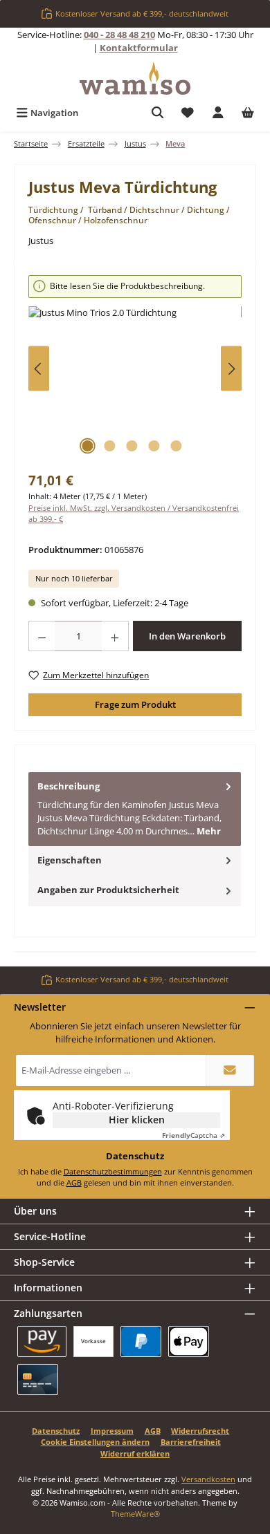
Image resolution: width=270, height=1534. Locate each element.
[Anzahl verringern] (41, 636)
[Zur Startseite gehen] (135, 78)
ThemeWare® (135, 1513)
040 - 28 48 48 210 (119, 34)
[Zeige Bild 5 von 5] (175, 445)
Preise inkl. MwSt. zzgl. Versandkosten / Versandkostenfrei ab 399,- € (133, 514)
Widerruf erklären (135, 1453)
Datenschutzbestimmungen (113, 1171)
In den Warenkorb (187, 636)
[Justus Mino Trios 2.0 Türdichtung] (135, 384)
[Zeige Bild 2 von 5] (109, 445)
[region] (135, 368)
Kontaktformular (139, 47)
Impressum (112, 1430)
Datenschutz (56, 1430)
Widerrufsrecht (200, 1430)
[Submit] (230, 1070)
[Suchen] (158, 113)
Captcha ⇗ (193, 1135)
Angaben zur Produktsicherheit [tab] (108, 889)
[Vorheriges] (38, 368)
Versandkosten (208, 1479)
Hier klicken (137, 1119)
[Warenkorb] (248, 113)
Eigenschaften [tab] (69, 860)
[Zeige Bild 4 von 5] (153, 445)
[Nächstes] (231, 368)
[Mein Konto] (218, 113)
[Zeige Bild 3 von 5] (131, 445)
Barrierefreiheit (191, 1442)
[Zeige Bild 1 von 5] (87, 445)
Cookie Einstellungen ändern (95, 1442)
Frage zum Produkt (135, 704)
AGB (74, 1182)
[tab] (134, 809)
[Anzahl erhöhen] (115, 636)
